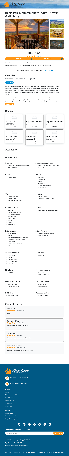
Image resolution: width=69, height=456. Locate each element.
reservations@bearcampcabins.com (17, 445)
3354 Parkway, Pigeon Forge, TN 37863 (18, 440)
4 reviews (39, 56)
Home (7, 392)
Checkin (18, 59)
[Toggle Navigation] (63, 4)
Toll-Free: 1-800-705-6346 (15, 443)
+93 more (57, 44)
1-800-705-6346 (48, 70)
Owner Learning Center (12, 416)
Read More (9, 104)
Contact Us (8, 403)
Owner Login (9, 413)
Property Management (11, 418)
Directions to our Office (12, 395)
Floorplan (9, 82)
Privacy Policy (7, 452)
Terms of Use (16, 452)
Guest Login (8, 406)
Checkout (47, 59)
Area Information (10, 397)
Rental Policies (9, 400)
